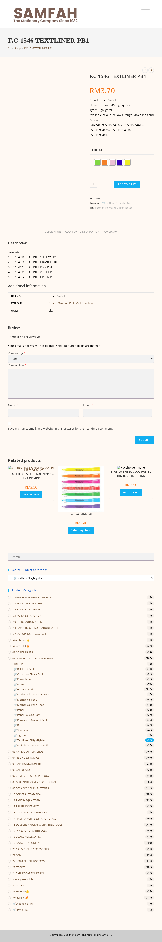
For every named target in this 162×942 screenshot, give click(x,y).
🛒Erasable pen (23, 679)
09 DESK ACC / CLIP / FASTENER (30, 788)
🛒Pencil (19, 710)
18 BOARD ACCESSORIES (26, 836)
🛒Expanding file (22, 903)
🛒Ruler (18, 725)
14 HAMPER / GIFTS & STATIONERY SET (35, 628)
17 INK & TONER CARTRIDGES (29, 830)
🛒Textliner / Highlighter (116, 203)
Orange (63, 303)
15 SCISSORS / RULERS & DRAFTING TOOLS (37, 824)
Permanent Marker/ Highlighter (113, 207)
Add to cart (127, 184)
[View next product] (151, 70)
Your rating (16, 353)
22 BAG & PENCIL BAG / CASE (29, 634)
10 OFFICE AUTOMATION (27, 622)
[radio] (97, 162)
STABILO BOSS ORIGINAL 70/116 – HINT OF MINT (31, 476)
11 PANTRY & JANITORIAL (27, 800)
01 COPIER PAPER (22, 652)
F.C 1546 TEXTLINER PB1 (38, 48)
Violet (79, 303)
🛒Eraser (19, 684)
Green (52, 303)
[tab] (53, 231)
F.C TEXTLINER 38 (81, 514)
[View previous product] (145, 70)
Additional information (82, 231)
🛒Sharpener (21, 730)
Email (88, 405)
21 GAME (17, 855)
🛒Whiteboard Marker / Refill (31, 745)
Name (13, 405)
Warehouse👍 (21, 640)
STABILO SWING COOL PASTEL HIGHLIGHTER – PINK (131, 474)
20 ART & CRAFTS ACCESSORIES (30, 849)
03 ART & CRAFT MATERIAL (28, 603)
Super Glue (18, 885)
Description (53, 231)
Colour (98, 150)
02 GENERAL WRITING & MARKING (32, 597)
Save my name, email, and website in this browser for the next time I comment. (60, 428)
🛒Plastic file (20, 910)
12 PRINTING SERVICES (25, 806)
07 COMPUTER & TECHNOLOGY (30, 776)
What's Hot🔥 (20, 646)
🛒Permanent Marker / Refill (30, 720)
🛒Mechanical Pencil (26, 699)
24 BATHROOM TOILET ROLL (29, 873)
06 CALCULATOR (21, 769)
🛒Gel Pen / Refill (24, 689)
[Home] (9, 48)
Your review (17, 365)
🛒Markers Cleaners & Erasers (31, 694)
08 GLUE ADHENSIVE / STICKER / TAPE (34, 782)
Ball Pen (18, 664)
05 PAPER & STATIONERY (27, 615)
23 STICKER (18, 867)
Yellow (89, 303)
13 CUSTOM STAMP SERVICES (29, 812)
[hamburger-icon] (145, 7)
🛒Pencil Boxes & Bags (27, 715)
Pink (72, 303)
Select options (81, 530)
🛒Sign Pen (20, 735)
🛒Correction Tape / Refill (28, 674)
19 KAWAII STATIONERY (26, 843)
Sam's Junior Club (22, 879)
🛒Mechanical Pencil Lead (29, 704)
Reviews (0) (110, 231)
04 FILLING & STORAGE (26, 609)
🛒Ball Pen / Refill (24, 669)
